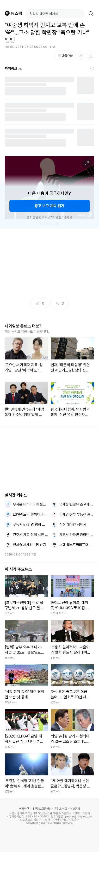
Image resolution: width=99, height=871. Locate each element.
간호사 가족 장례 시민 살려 (30, 535)
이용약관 (24, 808)
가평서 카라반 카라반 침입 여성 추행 (76, 535)
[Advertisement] (49, 861)
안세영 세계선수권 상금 (29, 545)
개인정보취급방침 (41, 808)
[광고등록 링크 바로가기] (92, 68)
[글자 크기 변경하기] (81, 56)
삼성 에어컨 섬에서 (72, 524)
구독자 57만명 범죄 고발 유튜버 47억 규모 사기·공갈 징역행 (30, 524)
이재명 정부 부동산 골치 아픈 (76, 514)
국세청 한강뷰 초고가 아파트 (76, 504)
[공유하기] (90, 56)
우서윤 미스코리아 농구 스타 (30, 504)
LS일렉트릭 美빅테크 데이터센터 (30, 514)
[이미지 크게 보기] (87, 163)
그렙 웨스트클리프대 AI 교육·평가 (76, 545)
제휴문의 (75, 808)
